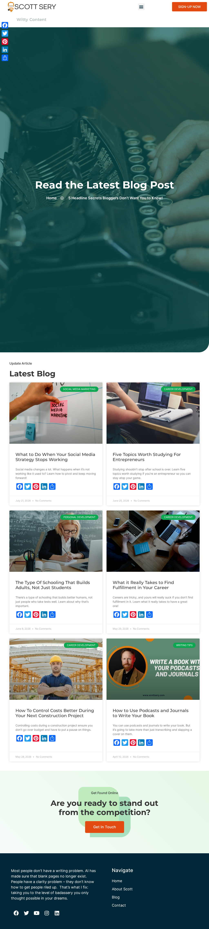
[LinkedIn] (5, 50)
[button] (141, 6)
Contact (119, 905)
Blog (116, 897)
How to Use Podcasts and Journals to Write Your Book (151, 713)
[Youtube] (36, 913)
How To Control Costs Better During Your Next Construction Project (55, 713)
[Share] (5, 58)
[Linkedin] (57, 913)
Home (117, 881)
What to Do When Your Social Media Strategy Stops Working (55, 457)
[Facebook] (16, 913)
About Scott (122, 889)
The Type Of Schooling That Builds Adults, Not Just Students (53, 585)
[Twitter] (26, 913)
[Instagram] (47, 913)
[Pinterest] (5, 41)
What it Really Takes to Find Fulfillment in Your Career (143, 585)
